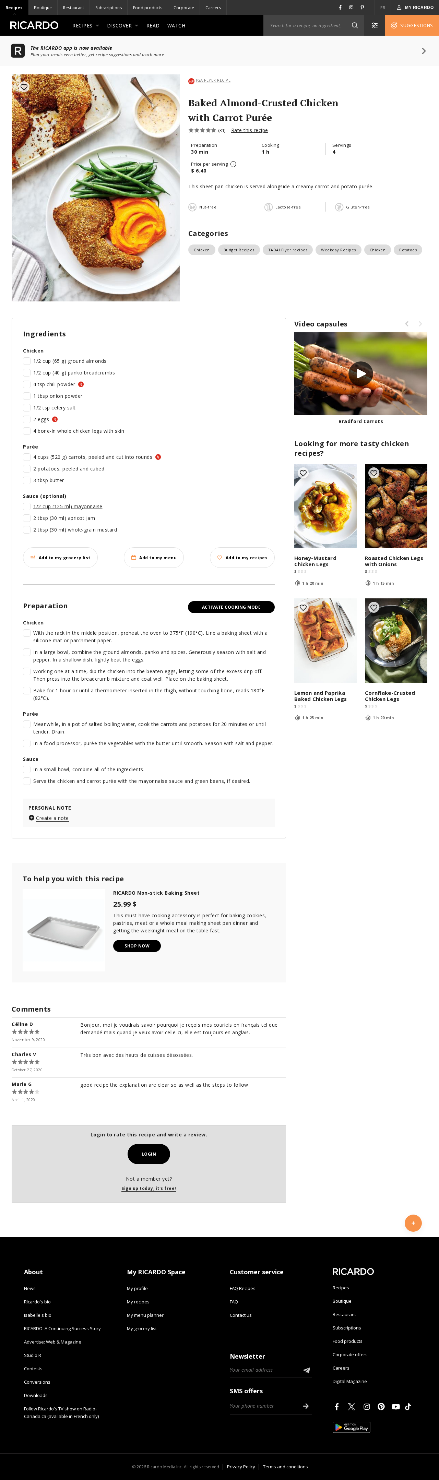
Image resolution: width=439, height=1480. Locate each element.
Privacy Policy (241, 1467)
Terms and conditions (285, 1467)
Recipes (14, 8)
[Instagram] (368, 1407)
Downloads (36, 1395)
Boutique (43, 8)
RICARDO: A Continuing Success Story (62, 1328)
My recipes (138, 1302)
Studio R (32, 1355)
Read (153, 25)
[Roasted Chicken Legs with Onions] (396, 506)
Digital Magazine (350, 1381)
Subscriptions (108, 8)
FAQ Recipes (243, 1288)
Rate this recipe (249, 130)
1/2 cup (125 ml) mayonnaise (68, 506)
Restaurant (73, 8)
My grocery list (142, 1328)
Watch (176, 25)
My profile (137, 1288)
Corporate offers (350, 1354)
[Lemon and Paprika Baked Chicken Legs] (325, 640)
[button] (355, 25)
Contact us (241, 1315)
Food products (147, 8)
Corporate (184, 8)
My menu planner (145, 1315)
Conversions (37, 1382)
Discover (119, 25)
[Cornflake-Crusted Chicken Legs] (396, 640)
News (30, 1288)
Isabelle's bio (37, 1315)
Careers (213, 8)
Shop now (137, 946)
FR (382, 8)
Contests (33, 1368)
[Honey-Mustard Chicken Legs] (325, 506)
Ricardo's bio (37, 1302)
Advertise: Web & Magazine (52, 1342)
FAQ (234, 1302)
